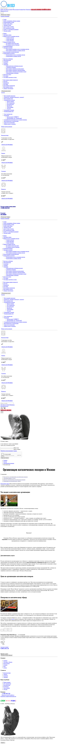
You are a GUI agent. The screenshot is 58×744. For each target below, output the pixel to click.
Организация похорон (9, 100)
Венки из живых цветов (9, 42)
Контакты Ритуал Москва (6, 655)
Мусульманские (11, 103)
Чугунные (5, 76)
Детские (9, 108)
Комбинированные (8, 46)
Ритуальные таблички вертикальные (15, 68)
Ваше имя (16, 448)
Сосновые (5, 61)
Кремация (6, 115)
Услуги (3, 92)
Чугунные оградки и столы (10, 77)
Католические (10, 104)
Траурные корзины (7, 47)
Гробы (4, 19)
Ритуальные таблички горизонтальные (15, 70)
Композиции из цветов (8, 53)
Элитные (5, 677)
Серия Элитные (10, 40)
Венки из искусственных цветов (11, 36)
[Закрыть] (2, 630)
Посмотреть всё (4, 11)
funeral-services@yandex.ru (8, 695)
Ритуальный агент (8, 98)
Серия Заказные (10, 39)
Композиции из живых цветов (13, 56)
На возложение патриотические (11, 52)
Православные (10, 101)
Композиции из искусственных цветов (15, 54)
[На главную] (29, 4)
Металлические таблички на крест (14, 66)
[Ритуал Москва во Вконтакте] (2, 699)
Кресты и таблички (8, 58)
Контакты (28, 9)
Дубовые (5, 63)
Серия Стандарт (10, 37)
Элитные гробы (7, 25)
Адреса (5, 667)
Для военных (10, 107)
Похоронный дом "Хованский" (14, 118)
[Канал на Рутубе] (4, 699)
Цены (2, 9)
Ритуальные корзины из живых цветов (15, 50)
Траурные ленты (7, 35)
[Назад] (6, 629)
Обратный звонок (4, 457)
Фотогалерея (16, 9)
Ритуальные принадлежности (10, 80)
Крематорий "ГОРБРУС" (13, 117)
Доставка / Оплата (7, 662)
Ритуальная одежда (8, 87)
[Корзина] (4, 408)
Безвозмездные (7, 673)
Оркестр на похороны (9, 122)
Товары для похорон (8, 88)
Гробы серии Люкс (8, 23)
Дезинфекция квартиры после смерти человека (15, 119)
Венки (5, 33)
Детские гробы (7, 31)
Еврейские (9, 105)
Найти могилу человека (10, 124)
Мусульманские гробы (8, 28)
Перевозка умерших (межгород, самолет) (14, 97)
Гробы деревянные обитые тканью (11, 21)
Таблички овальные (11, 67)
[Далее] (10, 629)
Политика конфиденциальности (8, 696)
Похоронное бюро (5, 483)
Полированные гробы (8, 22)
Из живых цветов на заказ (12, 43)
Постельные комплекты (9, 85)
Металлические (7, 60)
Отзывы (21, 9)
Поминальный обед (9, 111)
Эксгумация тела (8, 114)
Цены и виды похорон (6, 126)
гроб (13, 619)
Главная (5, 660)
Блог (24, 9)
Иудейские (6, 686)
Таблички (5, 64)
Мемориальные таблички (12, 73)
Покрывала (6, 82)
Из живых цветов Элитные (12, 45)
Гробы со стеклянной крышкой (10, 29)
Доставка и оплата (8, 9)
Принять (3, 742)
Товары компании (5, 16)
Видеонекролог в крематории (11, 121)
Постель (5, 81)
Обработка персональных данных (9, 451)
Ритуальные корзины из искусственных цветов (17, 49)
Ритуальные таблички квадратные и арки (16, 71)
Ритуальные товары (5, 14)
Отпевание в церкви (9, 110)
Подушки (5, 84)
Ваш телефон (17, 449)
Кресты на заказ (7, 74)
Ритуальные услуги (6, 91)
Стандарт (5, 675)
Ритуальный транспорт (9, 95)
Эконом (5, 674)
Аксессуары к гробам (8, 26)
